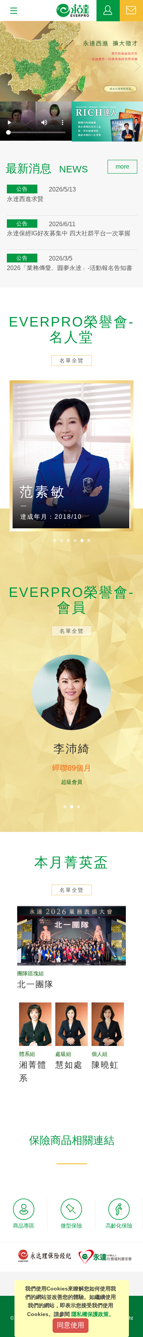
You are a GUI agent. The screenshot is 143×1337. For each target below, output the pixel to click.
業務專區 (108, 10)
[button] (10, 61)
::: (2, 164)
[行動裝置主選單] (11, 11)
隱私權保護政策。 (92, 1314)
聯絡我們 (131, 10)
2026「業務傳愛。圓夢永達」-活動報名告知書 (69, 268)
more (122, 166)
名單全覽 (71, 360)
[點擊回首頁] (73, 11)
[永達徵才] (71, 61)
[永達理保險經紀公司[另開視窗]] (44, 1255)
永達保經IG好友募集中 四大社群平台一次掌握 (68, 233)
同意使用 (70, 1325)
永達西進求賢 (25, 199)
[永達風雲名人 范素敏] (71, 455)
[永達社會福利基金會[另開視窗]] (105, 1256)
